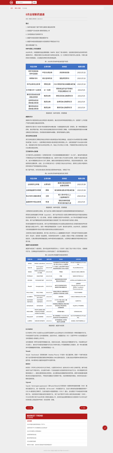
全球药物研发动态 (31, 434)
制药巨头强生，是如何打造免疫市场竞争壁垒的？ (40, 444)
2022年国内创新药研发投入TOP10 (36, 424)
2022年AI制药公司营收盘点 (34, 431)
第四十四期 (18, 8)
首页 (12, 8)
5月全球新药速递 (31, 441)
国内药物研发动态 (31, 438)
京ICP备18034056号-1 (63, 450)
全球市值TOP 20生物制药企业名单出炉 (37, 428)
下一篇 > (83, 408)
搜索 (34, 2)
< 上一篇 (29, 408)
